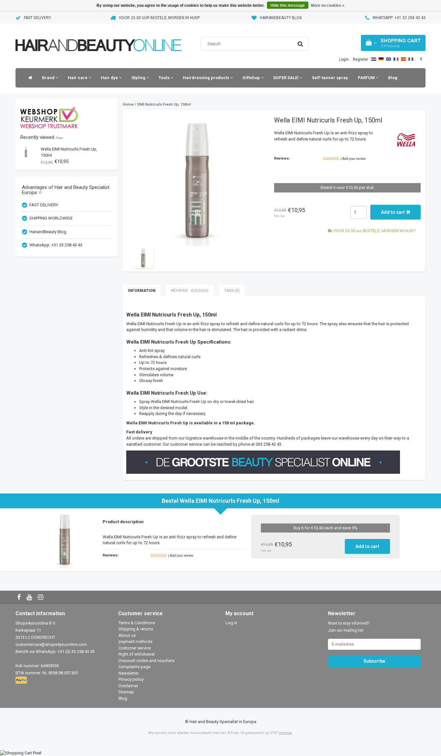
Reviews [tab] (179, 290)
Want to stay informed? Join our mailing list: (348, 627)
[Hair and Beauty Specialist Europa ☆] (98, 37)
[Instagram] (41, 597)
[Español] (403, 59)
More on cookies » (327, 5)
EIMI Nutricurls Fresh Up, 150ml (164, 104)
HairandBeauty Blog (281, 18)
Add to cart (393, 212)
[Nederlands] (373, 59)
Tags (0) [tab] (232, 290)
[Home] (28, 78)
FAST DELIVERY (37, 18)
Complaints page (134, 666)
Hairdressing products (206, 77)
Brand (49, 77)
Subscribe (374, 661)
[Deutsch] (381, 59)
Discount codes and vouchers (146, 660)
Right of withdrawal (136, 654)
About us (127, 635)
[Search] (300, 44)
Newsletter (128, 673)
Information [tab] (142, 290)
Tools (164, 77)
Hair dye (110, 77)
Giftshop (251, 77)
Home (128, 104)
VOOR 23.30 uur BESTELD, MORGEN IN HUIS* (159, 18)
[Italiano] (410, 59)
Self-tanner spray (330, 77)
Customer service (134, 648)
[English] (388, 59)
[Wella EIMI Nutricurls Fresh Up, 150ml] (26, 151)
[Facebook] (19, 597)
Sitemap (126, 691)
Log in (231, 622)
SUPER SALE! (286, 77)
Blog (392, 77)
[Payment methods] (21, 680)
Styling (138, 77)
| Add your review (353, 159)
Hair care (78, 77)
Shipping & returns (135, 629)
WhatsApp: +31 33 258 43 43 (399, 18)
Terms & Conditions (136, 622)
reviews (285, 733)
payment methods (135, 641)
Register (360, 59)
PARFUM (367, 77)
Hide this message (288, 5)
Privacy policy (131, 679)
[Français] (396, 59)
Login (344, 59)
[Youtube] (30, 597)
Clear (59, 138)
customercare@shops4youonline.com (51, 644)
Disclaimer (128, 685)
